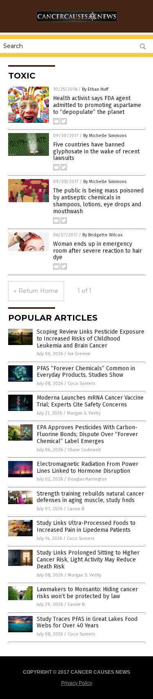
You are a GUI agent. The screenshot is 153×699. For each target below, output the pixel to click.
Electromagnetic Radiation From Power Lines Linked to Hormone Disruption (87, 467)
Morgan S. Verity (83, 413)
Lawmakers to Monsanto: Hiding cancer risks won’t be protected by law (87, 593)
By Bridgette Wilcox (102, 235)
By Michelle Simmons (104, 135)
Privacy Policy (76, 683)
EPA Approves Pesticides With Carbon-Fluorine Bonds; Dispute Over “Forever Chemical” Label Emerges (87, 434)
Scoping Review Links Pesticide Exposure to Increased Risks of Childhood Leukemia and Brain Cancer (90, 338)
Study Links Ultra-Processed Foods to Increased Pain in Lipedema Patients (86, 526)
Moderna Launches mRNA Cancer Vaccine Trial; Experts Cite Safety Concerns (90, 401)
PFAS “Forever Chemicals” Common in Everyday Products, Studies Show (86, 372)
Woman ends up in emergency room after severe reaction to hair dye (97, 250)
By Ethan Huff (95, 89)
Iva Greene (79, 353)
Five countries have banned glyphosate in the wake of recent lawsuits (96, 151)
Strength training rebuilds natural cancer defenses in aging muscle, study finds (90, 497)
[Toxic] (77, 24)
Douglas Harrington (87, 479)
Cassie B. (76, 508)
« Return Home (36, 291)
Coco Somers (81, 383)
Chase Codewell (84, 449)
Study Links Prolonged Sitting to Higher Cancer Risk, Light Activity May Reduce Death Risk (88, 559)
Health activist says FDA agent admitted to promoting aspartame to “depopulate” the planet (97, 105)
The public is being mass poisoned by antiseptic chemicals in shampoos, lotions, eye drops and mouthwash (98, 200)
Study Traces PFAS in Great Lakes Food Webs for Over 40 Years (87, 622)
